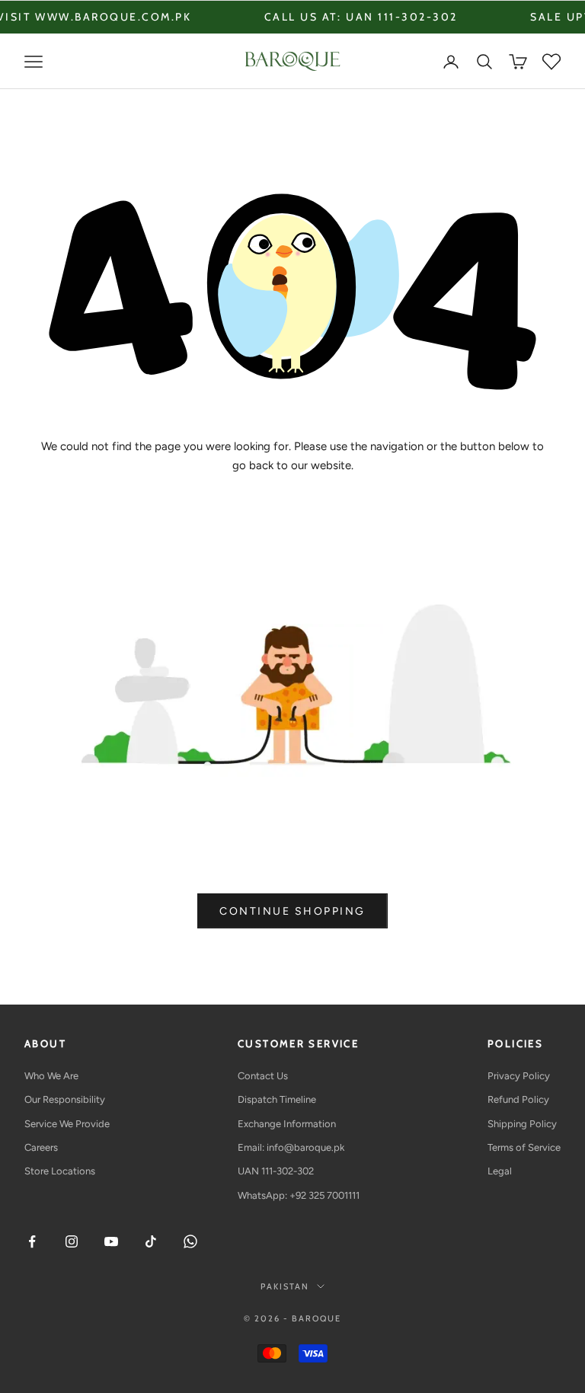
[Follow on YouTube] (111, 1241)
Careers (41, 1147)
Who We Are (51, 1075)
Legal (500, 1171)
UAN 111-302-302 (276, 1171)
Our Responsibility (64, 1099)
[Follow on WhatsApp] (190, 1241)
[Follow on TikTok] (150, 1241)
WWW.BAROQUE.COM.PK (78, 17)
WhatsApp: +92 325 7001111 (299, 1195)
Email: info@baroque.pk (291, 1147)
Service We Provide (67, 1123)
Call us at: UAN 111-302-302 (325, 17)
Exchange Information (287, 1123)
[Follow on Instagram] (71, 1241)
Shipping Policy (522, 1123)
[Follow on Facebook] (32, 1241)
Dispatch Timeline (277, 1099)
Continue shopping (292, 911)
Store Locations (59, 1171)
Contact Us (263, 1075)
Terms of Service (524, 1147)
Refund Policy (518, 1099)
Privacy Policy (519, 1075)
